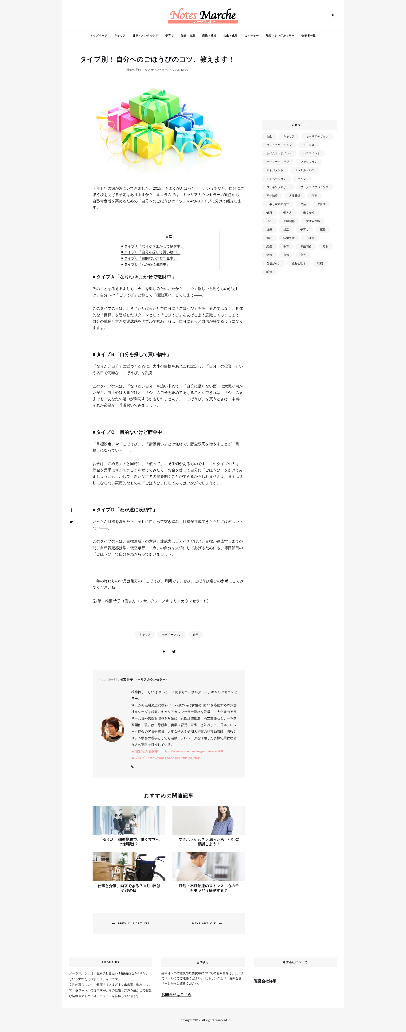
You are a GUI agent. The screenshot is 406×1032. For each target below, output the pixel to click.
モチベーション (172, 634)
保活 (303, 204)
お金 (269, 136)
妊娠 (269, 229)
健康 (269, 212)
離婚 (269, 272)
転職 (320, 263)
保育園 (321, 204)
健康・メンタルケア (145, 35)
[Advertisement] (300, 82)
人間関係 (294, 195)
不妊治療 (272, 195)
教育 (286, 246)
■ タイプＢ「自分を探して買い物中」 (150, 252)
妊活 (286, 229)
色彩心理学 (299, 263)
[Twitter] (71, 522)
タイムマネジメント (279, 153)
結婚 (269, 255)
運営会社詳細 (265, 980)
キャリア (120, 35)
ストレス (308, 145)
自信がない (273, 263)
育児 (303, 255)
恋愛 (269, 246)
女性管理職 (313, 221)
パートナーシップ (277, 162)
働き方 (287, 212)
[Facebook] (71, 510)
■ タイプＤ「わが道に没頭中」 (145, 264)
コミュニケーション (279, 145)
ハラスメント (311, 153)
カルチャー (252, 35)
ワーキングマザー (277, 187)
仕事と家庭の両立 (277, 204)
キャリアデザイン (317, 136)
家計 (269, 238)
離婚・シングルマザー (280, 35)
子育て (169, 35)
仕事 (196, 634)
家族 (323, 229)
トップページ (98, 35)
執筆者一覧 (308, 35)
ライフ (301, 178)
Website (132, 766)
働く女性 (308, 212)
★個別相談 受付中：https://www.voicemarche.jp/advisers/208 (177, 751)
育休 (286, 255)
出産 (269, 221)
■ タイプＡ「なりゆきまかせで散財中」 (152, 246)
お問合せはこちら (176, 994)
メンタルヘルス (304, 170)
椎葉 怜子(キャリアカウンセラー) (147, 69)
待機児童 (289, 238)
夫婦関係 (289, 221)
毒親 (325, 246)
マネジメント (274, 170)
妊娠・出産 (188, 35)
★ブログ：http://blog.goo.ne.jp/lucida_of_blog (165, 758)
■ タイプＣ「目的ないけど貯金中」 (149, 258)
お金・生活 (230, 35)
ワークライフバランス (314, 187)
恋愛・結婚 (209, 35)
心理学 (310, 238)
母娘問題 (306, 246)
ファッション (308, 162)
